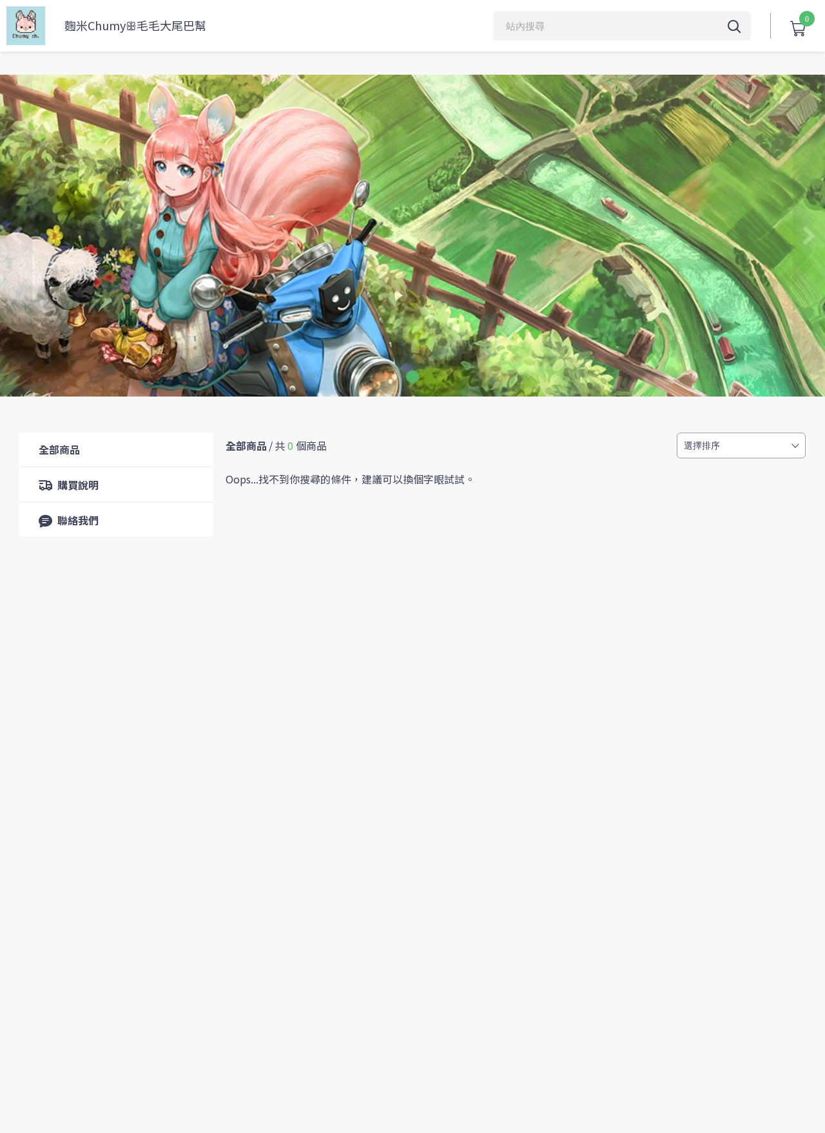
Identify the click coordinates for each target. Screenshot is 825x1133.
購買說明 (78, 484)
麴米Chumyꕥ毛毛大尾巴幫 (135, 25)
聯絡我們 (78, 520)
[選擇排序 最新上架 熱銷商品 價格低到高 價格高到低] (741, 445)
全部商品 (59, 449)
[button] (412, 376)
